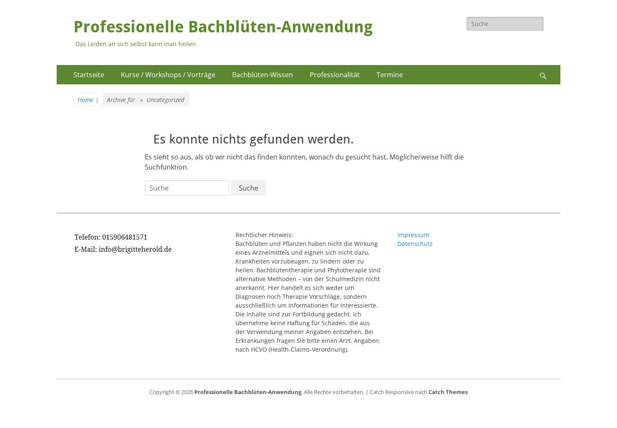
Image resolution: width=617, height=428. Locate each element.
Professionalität (335, 74)
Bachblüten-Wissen (262, 74)
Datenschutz (415, 244)
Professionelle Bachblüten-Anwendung (223, 27)
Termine (389, 74)
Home (88, 100)
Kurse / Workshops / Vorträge (168, 74)
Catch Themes (448, 392)
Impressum (413, 235)
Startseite (88, 74)
